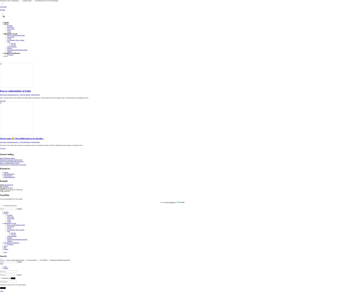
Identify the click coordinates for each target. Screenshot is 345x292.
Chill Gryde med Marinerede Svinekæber (11, 161)
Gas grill (13, 45)
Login (5, 252)
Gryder (9, 38)
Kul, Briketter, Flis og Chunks (15, 40)
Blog (5, 247)
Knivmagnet (10, 37)
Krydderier (10, 55)
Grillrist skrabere (12, 46)
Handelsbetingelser (9, 174)
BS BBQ (2, 10)
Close (1, 263)
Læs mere (3, 101)
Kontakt (6, 172)
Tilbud (6, 56)
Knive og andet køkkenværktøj (16, 35)
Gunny (9, 32)
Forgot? (19, 275)
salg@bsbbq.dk (8, 185)
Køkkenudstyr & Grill (10, 34)
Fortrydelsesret (8, 175)
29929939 (5, 186)
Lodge (9, 30)
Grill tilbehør (26, 95)
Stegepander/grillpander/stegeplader (17, 50)
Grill (8, 42)
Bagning (9, 48)
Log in (13, 278)
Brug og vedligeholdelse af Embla (15, 91)
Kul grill (13, 43)
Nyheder (6, 22)
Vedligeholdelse (35, 95)
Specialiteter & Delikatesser (12, 53)
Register (6, 268)
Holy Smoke (10, 29)
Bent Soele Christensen (6, 95)
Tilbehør (9, 51)
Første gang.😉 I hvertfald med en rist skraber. (21, 138)
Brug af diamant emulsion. (7, 158)
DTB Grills (10, 27)
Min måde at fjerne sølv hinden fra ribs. (11, 160)
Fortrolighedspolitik (9, 177)
